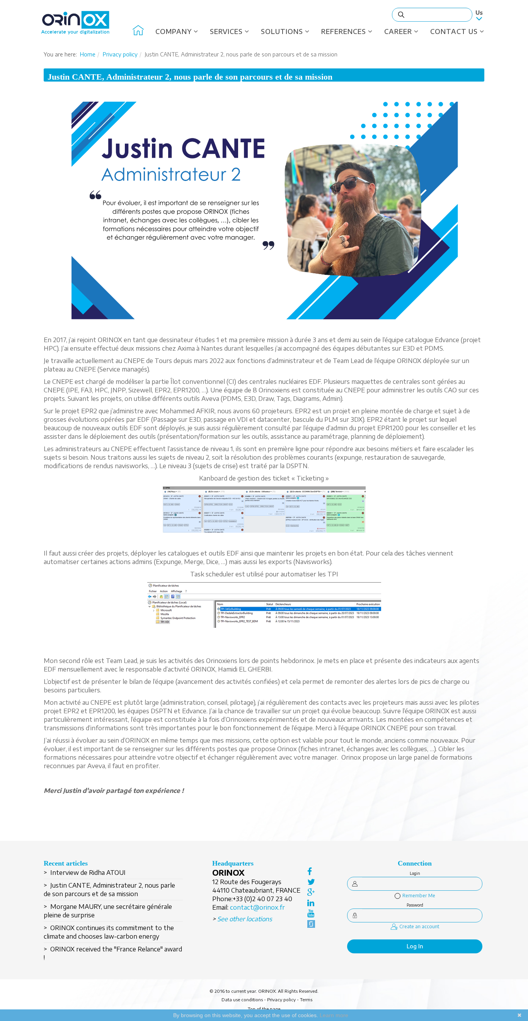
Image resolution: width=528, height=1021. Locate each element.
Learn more (334, 1015)
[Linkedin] (311, 902)
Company (173, 31)
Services (226, 31)
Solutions (282, 31)
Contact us (454, 31)
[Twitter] (311, 881)
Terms (306, 999)
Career (398, 31)
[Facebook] (311, 871)
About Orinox (138, 31)
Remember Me (418, 895)
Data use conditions (242, 999)
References (343, 31)
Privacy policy (120, 54)
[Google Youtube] (311, 913)
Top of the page (264, 1008)
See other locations (244, 919)
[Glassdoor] (311, 923)
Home (87, 54)
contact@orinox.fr (257, 907)
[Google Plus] (311, 892)
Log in (415, 946)
